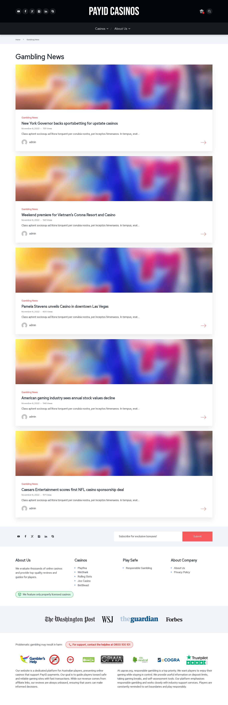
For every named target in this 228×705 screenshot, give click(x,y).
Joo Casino (84, 581)
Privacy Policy (182, 572)
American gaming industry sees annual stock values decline (68, 398)
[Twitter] (32, 11)
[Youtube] (19, 11)
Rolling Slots (85, 576)
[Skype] (53, 11)
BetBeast (83, 585)
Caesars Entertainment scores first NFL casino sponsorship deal (73, 489)
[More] (203, 142)
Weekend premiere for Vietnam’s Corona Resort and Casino (68, 215)
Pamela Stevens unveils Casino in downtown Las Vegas (65, 306)
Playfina (82, 568)
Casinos (100, 29)
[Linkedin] (46, 11)
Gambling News (30, 117)
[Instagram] (39, 11)
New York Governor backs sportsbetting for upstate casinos (70, 123)
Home (18, 40)
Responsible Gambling (139, 568)
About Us (121, 29)
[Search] (209, 11)
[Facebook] (25, 11)
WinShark (83, 572)
